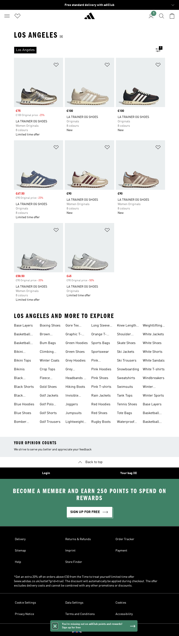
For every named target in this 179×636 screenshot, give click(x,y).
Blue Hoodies (24, 404)
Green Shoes (75, 352)
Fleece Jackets (45, 378)
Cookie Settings (25, 602)
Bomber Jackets (20, 422)
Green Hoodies (76, 343)
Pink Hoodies (101, 369)
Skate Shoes (126, 343)
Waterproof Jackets (125, 422)
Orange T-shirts (99, 335)
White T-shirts (154, 369)
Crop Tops (47, 369)
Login (46, 473)
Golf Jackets (49, 395)
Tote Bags (124, 413)
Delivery (20, 539)
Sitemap (20, 550)
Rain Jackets (101, 395)
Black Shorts (24, 387)
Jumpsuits (73, 413)
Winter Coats (49, 360)
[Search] (161, 16)
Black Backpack (21, 378)
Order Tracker (124, 539)
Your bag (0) (128, 473)
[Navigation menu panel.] (7, 16)
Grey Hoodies (75, 360)
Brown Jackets (45, 335)
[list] (82, 50)
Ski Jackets (125, 352)
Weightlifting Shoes (152, 326)
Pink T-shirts (101, 387)
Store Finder (73, 562)
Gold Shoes (48, 387)
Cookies (120, 602)
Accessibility (124, 614)
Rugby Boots (101, 422)
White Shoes (152, 343)
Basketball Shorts (22, 343)
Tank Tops (125, 395)
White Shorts (152, 352)
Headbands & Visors (75, 378)
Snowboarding (128, 369)
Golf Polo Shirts (46, 405)
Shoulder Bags (124, 335)
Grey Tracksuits (73, 370)
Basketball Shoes (22, 335)
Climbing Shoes (47, 352)
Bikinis (19, 369)
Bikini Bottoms (20, 352)
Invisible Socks (71, 396)
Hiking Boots (75, 387)
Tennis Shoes (127, 404)
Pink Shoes (99, 378)
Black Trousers (21, 396)
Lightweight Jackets (74, 422)
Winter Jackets (148, 387)
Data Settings (74, 602)
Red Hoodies (100, 404)
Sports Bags (100, 343)
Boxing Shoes (50, 325)
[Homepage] (89, 17)
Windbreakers (153, 378)
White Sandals (154, 360)
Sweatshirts (126, 378)
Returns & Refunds (78, 539)
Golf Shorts (48, 413)
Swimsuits (125, 387)
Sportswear (100, 352)
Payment (121, 550)
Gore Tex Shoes (72, 326)
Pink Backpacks (99, 361)
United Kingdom (96, 629)
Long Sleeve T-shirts (100, 326)
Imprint (70, 550)
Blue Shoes (22, 413)
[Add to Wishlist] (56, 65)
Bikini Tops (22, 360)
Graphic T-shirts (73, 335)
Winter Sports (153, 395)
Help (18, 562)
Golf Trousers (50, 422)
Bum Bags (48, 343)
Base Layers (23, 325)
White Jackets (153, 334)
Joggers (71, 404)
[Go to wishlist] (17, 16)
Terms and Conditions (80, 614)
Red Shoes (99, 413)
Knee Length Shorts (126, 326)
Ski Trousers (126, 360)
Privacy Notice (24, 614)
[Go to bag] (172, 16)
